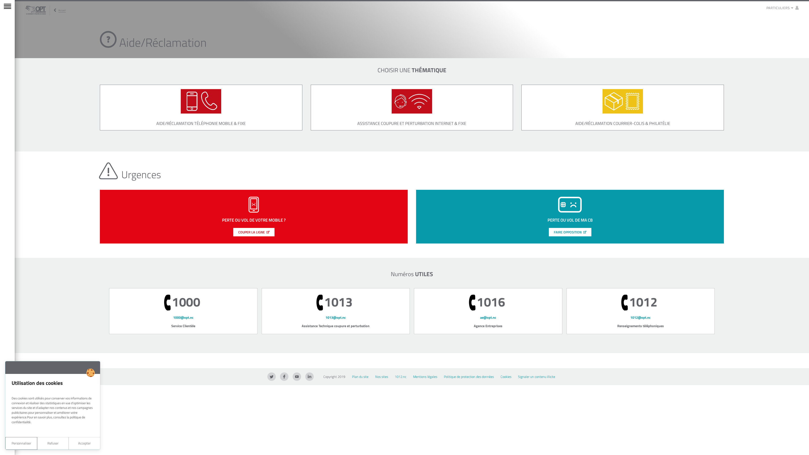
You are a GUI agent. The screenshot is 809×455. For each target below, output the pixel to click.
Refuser (53, 443)
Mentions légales (425, 376)
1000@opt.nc (183, 317)
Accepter (84, 443)
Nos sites (381, 376)
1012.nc (400, 376)
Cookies (506, 376)
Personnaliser (21, 443)
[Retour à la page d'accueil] (35, 10)
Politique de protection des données (469, 376)
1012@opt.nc (640, 317)
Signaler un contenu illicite (536, 376)
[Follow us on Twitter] (271, 376)
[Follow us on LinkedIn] (309, 376)
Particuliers (778, 7)
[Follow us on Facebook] (284, 376)
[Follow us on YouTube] (297, 376)
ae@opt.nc (488, 317)
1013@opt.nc (335, 317)
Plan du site (360, 376)
